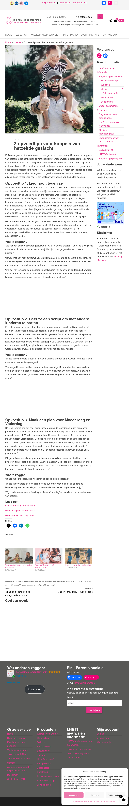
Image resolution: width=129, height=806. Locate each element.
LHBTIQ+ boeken (108, 154)
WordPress (61, 801)
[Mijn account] (110, 20)
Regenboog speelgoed (110, 158)
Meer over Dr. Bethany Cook (19, 515)
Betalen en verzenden (20, 758)
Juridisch (105, 84)
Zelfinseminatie (110, 93)
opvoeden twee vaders (66, 581)
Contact (11, 762)
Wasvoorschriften (17, 754)
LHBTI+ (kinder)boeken (78, 753)
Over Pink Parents (92, 34)
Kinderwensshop (109, 80)
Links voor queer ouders (79, 749)
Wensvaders (107, 97)
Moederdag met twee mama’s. (20, 510)
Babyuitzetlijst (106, 149)
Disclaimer (12, 774)
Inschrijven (94, 710)
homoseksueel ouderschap (27, 581)
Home (8, 34)
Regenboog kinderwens (111, 76)
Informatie (70, 34)
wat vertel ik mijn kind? (46, 585)
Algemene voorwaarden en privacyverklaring (99, 801)
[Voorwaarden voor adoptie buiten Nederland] (19, 556)
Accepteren (73, 795)
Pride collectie (44, 746)
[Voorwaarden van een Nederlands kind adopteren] (48, 556)
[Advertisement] (49, 297)
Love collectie (44, 784)
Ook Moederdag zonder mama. (21, 505)
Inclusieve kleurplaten (48, 776)
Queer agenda (74, 757)
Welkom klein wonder (45, 34)
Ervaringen (102, 110)
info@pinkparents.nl (85, 682)
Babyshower (43, 750)
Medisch (105, 88)
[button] (124, 771)
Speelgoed (42, 771)
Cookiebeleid (78, 801)
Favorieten (102, 145)
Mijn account (64, 2)
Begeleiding (107, 101)
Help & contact (49, 2)
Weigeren (95, 795)
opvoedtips (81, 581)
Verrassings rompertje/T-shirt (31, 672)
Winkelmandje (80, 2)
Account (113, 34)
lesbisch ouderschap (47, 581)
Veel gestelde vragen (17, 750)
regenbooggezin (28, 585)
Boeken (41, 754)
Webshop (21, 34)
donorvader (9, 581)
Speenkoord (43, 767)
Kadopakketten (44, 763)
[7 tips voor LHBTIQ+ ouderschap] (78, 556)
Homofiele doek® (45, 759)
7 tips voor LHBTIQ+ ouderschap (78, 565)
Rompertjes (43, 737)
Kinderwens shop (106, 67)
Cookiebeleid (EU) (16, 779)
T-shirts (41, 742)
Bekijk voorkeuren (115, 795)
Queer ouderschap (108, 105)
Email (70, 697)
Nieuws (17, 42)
